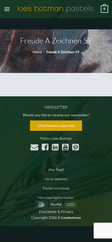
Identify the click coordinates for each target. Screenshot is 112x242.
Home (37, 52)
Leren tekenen (56, 179)
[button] (7, 9)
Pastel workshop (56, 188)
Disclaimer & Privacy (56, 211)
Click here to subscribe (56, 125)
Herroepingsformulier (56, 197)
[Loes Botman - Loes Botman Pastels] (55, 9)
